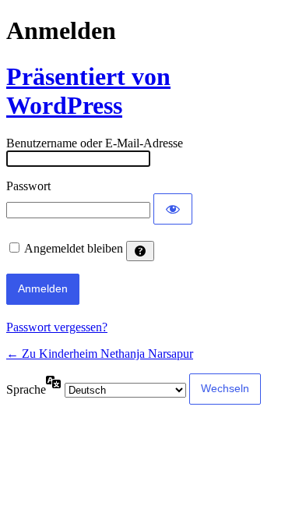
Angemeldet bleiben (73, 248)
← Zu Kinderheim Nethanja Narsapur (99, 353)
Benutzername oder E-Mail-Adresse (94, 143)
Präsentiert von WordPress (88, 90)
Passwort (28, 186)
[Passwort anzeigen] (172, 209)
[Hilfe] (140, 251)
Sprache (26, 389)
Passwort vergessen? (56, 327)
